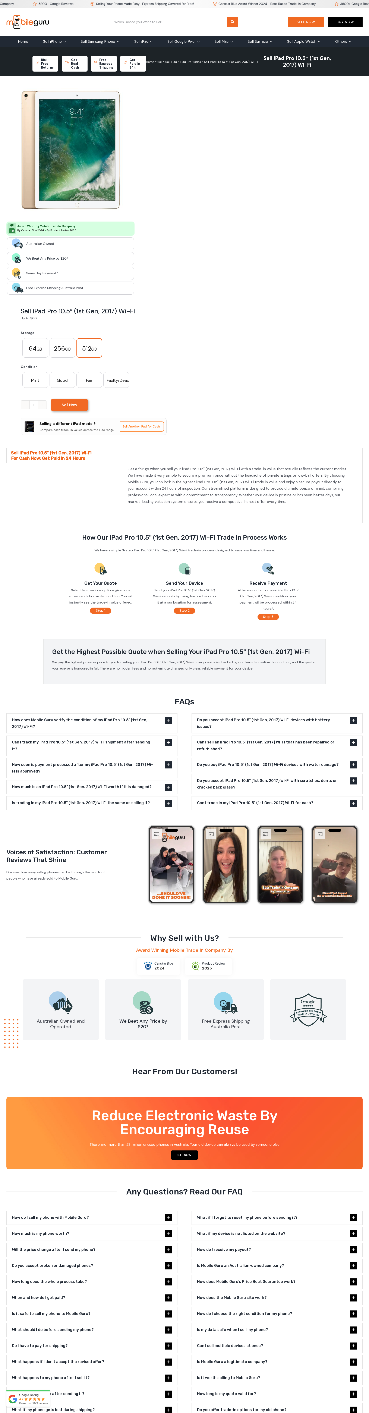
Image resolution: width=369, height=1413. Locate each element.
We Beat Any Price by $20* (47, 258)
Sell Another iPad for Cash (141, 426)
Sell (159, 62)
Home (150, 62)
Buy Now (345, 22)
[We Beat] (143, 990)
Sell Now (306, 22)
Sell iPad (171, 62)
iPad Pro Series (190, 62)
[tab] (53, 455)
